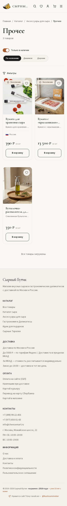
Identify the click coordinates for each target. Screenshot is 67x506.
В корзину (17, 153)
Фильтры (11, 73)
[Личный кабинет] (48, 6)
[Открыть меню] (61, 6)
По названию (12, 58)
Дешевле (28, 58)
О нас (6, 453)
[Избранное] (41, 6)
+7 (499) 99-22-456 (12, 415)
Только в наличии (20, 50)
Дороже (41, 58)
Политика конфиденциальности (20, 468)
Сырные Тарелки (12, 331)
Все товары (9, 307)
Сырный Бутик (14, 279)
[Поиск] (35, 6)
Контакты (8, 463)
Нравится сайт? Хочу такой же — (35, 496)
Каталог (18, 21)
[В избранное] (26, 83)
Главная (7, 21)
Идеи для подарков (13, 326)
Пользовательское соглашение (19, 473)
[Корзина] (55, 6)
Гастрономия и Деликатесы (17, 321)
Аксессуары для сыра (38, 21)
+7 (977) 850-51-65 (12, 420)
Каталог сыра (10, 312)
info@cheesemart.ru (13, 424)
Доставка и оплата (13, 458)
